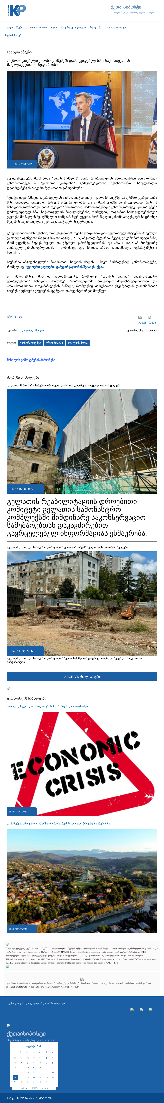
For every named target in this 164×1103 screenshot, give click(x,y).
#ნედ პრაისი (54, 342)
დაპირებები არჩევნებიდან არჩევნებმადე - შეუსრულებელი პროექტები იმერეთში (58, 823)
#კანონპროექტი (30, 342)
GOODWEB (45, 1098)
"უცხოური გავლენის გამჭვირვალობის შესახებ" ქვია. (65, 267)
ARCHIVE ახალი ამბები (82, 676)
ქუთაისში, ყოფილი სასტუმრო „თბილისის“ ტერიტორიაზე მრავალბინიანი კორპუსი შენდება (67, 547)
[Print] (12, 316)
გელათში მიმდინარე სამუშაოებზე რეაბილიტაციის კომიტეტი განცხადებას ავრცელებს (63, 385)
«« (15, 1046)
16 (53, 1068)
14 (40, 1068)
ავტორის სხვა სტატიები (142, 330)
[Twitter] (152, 318)
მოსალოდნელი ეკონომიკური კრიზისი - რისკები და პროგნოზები (48, 706)
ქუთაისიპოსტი (126, 7)
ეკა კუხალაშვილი (32, 330)
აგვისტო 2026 (33, 1046)
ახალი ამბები (20, 52)
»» (53, 1046)
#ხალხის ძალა (78, 342)
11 (21, 1068)
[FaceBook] (142, 318)
